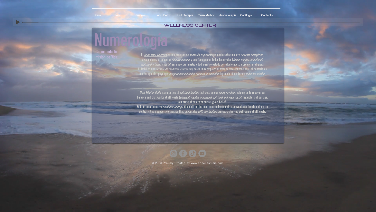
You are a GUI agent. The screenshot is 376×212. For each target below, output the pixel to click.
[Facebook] (183, 153)
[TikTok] (192, 153)
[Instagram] (173, 153)
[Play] (18, 22)
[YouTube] (202, 153)
